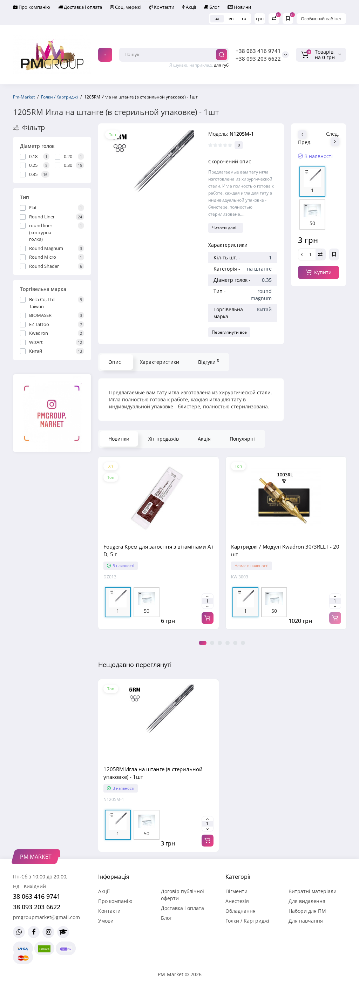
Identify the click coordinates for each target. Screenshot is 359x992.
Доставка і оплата (82, 7)
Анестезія (237, 901)
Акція (204, 438)
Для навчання (306, 920)
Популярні (242, 438)
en (231, 18)
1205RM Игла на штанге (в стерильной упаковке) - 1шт (153, 773)
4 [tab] (227, 643)
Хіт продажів (163, 438)
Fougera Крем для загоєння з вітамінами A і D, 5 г (158, 550)
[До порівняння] (158, 536)
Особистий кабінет (321, 18)
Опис (114, 362)
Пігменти (236, 891)
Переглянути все (229, 332)
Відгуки (208, 361)
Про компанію (34, 7)
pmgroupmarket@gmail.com (46, 917)
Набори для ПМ (307, 911)
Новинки (118, 438)
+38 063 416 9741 (258, 50)
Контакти (163, 7)
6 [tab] (243, 643)
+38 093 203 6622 (258, 58)
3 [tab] (220, 643)
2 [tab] (212, 643)
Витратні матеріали (313, 891)
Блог (213, 7)
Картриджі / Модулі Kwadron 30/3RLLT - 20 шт (285, 550)
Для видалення (307, 901)
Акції (190, 7)
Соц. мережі (127, 7)
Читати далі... (225, 228)
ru (244, 18)
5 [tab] (235, 643)
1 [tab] (202, 643)
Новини (242, 7)
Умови (106, 920)
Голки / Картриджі (247, 920)
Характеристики (159, 362)
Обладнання (240, 911)
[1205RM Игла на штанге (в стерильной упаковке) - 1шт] (150, 175)
